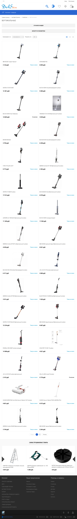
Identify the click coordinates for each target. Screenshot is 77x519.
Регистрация (71, 1)
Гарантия (53, 491)
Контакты (53, 496)
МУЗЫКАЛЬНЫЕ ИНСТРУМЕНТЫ (9, 507)
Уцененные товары (30, 491)
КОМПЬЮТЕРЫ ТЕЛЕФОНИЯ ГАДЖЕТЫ (10, 494)
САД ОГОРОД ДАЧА (6, 496)
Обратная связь (8, 517)
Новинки (28, 481)
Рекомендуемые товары (31, 489)
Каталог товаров (10, 12)
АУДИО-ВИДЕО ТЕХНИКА (7, 486)
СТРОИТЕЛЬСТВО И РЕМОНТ (8, 502)
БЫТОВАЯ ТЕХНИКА (6, 489)
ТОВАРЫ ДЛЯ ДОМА (6, 504)
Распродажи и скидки (31, 486)
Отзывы (52, 486)
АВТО (3, 484)
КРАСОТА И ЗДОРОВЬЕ (7, 481)
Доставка (53, 489)
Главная (52, 481)
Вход (66, 1)
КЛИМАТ (4, 491)
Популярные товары (30, 484)
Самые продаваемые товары (38, 442)
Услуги (52, 494)
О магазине (53, 484)
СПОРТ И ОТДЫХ (5, 499)
